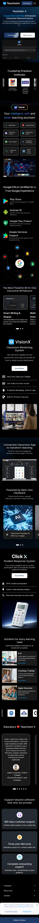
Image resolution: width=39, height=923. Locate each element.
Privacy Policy (23, 906)
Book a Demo (19, 920)
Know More (19, 368)
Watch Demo (27, 35)
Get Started (27, 3)
